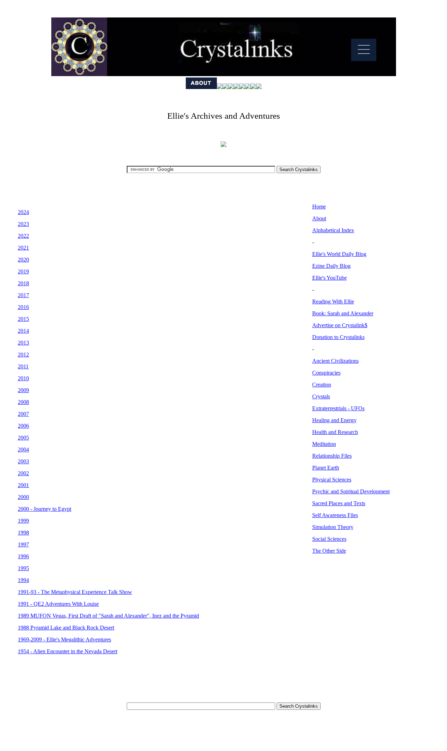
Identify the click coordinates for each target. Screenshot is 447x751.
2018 (23, 283)
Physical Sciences (331, 480)
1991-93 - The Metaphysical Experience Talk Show (75, 592)
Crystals (321, 396)
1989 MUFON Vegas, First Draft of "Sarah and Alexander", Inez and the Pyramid (108, 616)
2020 (23, 260)
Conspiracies (326, 373)
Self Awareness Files (335, 515)
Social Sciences (329, 539)
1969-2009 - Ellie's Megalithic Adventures (64, 639)
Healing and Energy (334, 420)
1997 (23, 544)
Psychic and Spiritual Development (351, 491)
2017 (23, 295)
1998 (23, 533)
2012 (23, 355)
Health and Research (335, 432)
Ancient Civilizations (335, 361)
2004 (23, 449)
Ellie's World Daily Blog (339, 254)
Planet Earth (325, 468)
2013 (23, 343)
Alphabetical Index (333, 230)
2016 (23, 307)
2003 (23, 461)
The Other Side (329, 551)
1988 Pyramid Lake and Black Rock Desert (66, 628)
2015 (23, 319)
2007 (23, 414)
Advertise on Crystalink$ (339, 325)
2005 (23, 438)
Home (319, 206)
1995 (23, 568)
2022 (23, 236)
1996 (23, 556)
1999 (23, 521)
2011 (23, 366)
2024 (23, 212)
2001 (23, 485)
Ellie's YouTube (329, 278)
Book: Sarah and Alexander (342, 313)
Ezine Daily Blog (331, 266)
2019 (23, 271)
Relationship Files (332, 456)
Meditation (324, 444)
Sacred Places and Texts (338, 503)
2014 (23, 331)
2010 (23, 378)
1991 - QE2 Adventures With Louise (58, 604)
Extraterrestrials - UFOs (338, 408)
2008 (23, 402)
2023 (23, 224)
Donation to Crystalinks (338, 337)
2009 (23, 390)
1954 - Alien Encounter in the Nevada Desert (67, 651)
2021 (23, 248)
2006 (23, 426)
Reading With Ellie (333, 301)
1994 (23, 580)
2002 (23, 473)
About (319, 218)
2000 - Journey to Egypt (44, 509)
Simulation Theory (332, 527)
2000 (23, 497)
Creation (321, 385)
